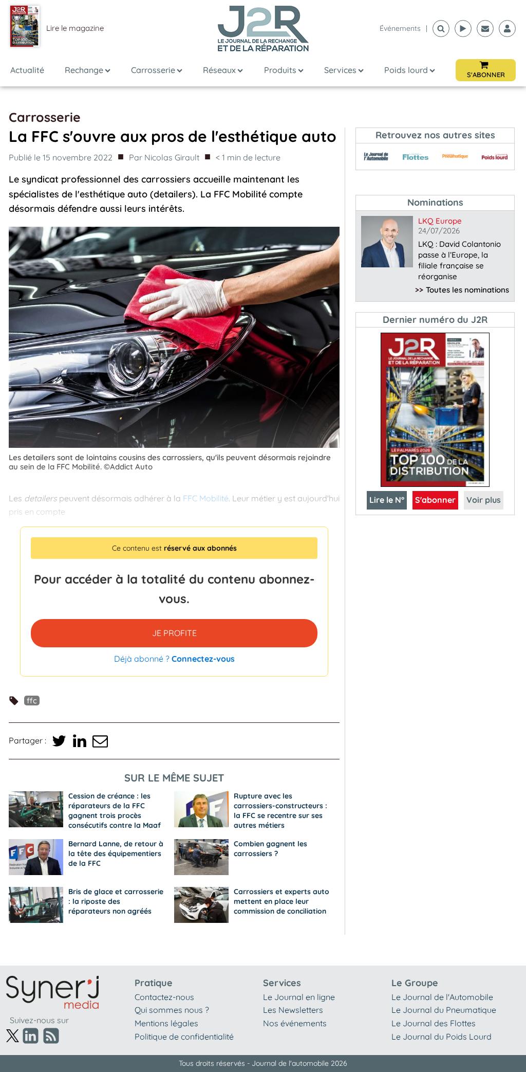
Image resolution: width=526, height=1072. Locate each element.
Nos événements (295, 1023)
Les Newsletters (293, 1010)
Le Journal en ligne (299, 997)
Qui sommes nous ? (172, 1010)
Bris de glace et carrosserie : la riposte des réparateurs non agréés (115, 901)
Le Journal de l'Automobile (442, 997)
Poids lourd (406, 70)
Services (340, 70)
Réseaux (219, 70)
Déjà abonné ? (174, 658)
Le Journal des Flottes (433, 1023)
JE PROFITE (174, 633)
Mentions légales (166, 1023)
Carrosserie (153, 70)
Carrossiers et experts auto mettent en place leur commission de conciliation (281, 901)
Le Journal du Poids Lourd (441, 1036)
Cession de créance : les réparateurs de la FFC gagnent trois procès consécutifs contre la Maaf (114, 810)
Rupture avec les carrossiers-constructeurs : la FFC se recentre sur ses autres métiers (280, 810)
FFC (32, 700)
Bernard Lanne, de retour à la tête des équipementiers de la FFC (115, 853)
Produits (280, 70)
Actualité (27, 70)
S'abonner (435, 500)
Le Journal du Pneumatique (443, 1010)
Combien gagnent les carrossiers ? (270, 848)
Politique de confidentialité (184, 1036)
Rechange (84, 70)
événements (400, 28)
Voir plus (483, 500)
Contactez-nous (164, 997)
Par (164, 157)
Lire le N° (386, 500)
